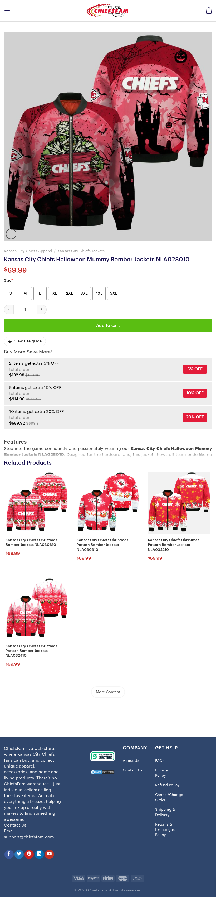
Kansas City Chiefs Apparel (28, 251)
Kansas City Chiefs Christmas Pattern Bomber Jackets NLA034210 (173, 544)
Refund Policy (167, 785)
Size (8, 280)
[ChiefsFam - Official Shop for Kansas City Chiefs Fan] (108, 10)
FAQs (159, 761)
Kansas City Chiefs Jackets (81, 251)
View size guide (28, 341)
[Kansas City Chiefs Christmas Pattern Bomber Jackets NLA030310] (108, 503)
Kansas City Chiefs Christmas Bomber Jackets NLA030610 (31, 542)
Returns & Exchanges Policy (165, 830)
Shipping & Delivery (165, 812)
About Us (131, 761)
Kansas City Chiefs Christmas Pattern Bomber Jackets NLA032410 (31, 651)
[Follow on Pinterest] (29, 854)
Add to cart (108, 325)
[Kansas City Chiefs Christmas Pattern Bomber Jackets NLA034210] (179, 503)
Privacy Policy (161, 773)
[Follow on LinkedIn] (39, 854)
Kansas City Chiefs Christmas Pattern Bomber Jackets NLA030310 (102, 544)
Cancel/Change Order (169, 797)
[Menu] (7, 10)
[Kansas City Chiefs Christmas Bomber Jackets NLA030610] (37, 503)
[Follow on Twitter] (19, 854)
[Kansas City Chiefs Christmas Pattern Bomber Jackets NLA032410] (37, 609)
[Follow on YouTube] (49, 854)
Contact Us (133, 770)
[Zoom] (11, 234)
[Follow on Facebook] (9, 854)
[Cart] (209, 10)
